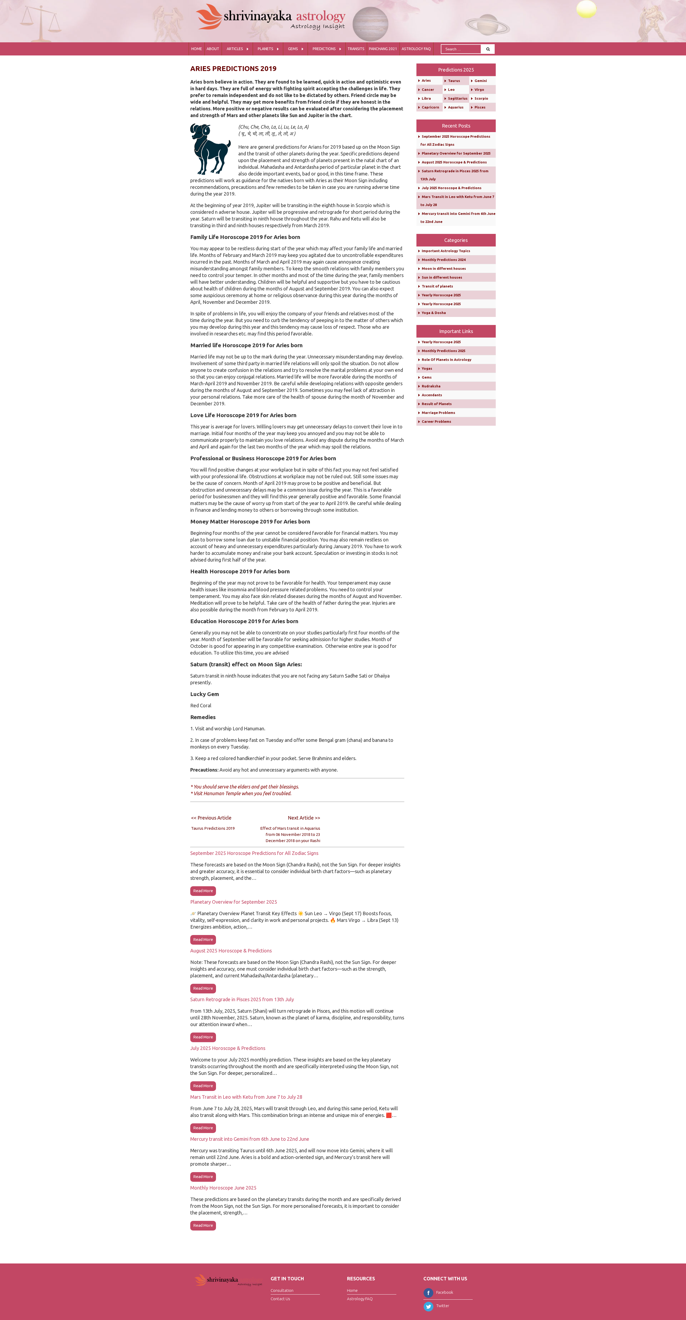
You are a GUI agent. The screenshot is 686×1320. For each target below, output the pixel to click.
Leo (451, 89)
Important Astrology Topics (446, 251)
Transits (356, 49)
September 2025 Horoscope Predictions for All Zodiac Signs (254, 853)
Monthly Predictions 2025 (443, 351)
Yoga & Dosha (434, 313)
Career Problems (436, 421)
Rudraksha (431, 386)
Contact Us (280, 1298)
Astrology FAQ (416, 49)
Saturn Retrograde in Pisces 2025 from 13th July (242, 999)
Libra (426, 98)
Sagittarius (458, 98)
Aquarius (456, 107)
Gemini (481, 81)
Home (196, 49)
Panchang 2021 (383, 49)
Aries (426, 80)
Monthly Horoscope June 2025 (223, 1187)
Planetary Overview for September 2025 (233, 901)
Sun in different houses (442, 277)
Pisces (480, 107)
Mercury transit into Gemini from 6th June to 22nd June (249, 1139)
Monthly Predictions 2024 (443, 259)
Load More (297, 1239)
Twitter (442, 1305)
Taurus (454, 81)
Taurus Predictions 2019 (213, 828)
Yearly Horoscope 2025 (441, 295)
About (213, 49)
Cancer (428, 89)
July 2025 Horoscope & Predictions (227, 1048)
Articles (235, 49)
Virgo (479, 89)
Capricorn (430, 107)
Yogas (427, 368)
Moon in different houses (444, 268)
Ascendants (432, 395)
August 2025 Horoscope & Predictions (231, 950)
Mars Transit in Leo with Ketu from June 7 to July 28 (246, 1097)
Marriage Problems (438, 412)
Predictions (324, 49)
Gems (293, 49)
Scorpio (481, 98)
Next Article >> (304, 817)
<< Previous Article (211, 817)
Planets (265, 49)
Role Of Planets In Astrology (446, 359)
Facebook (444, 1292)
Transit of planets (437, 286)
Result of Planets (437, 404)
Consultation (282, 1290)
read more (203, 890)
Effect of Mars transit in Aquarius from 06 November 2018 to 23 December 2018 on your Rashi (290, 834)
